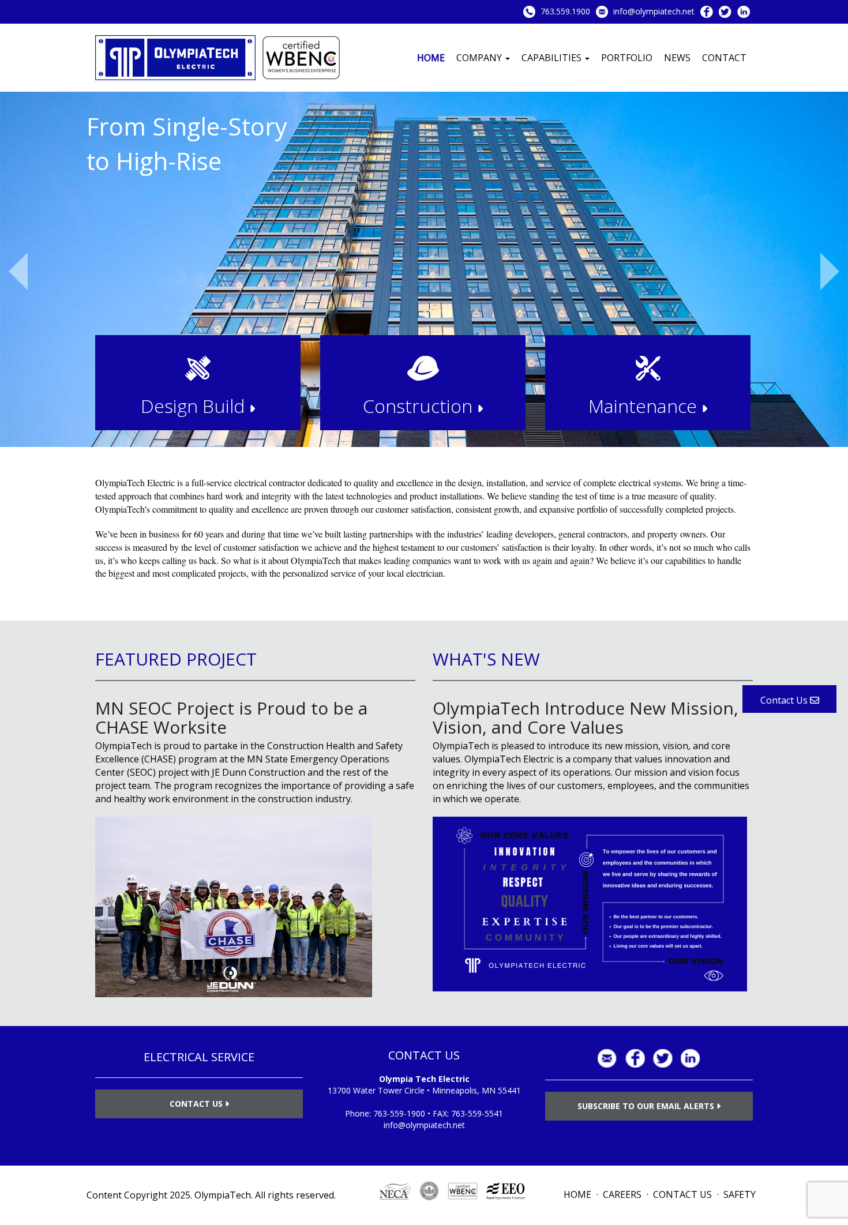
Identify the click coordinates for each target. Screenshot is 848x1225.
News (677, 57)
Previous (18, 271)
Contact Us (197, 1103)
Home (431, 57)
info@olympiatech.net (654, 11)
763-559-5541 (477, 1113)
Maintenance (644, 405)
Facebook (706, 12)
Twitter (725, 12)
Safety (739, 1194)
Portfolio (626, 57)
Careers (622, 1194)
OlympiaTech (222, 1195)
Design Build (195, 405)
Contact (724, 57)
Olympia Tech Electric (424, 1078)
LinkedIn (743, 12)
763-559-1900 (399, 1113)
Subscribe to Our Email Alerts (646, 1105)
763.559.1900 (565, 11)
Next (829, 271)
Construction (420, 405)
